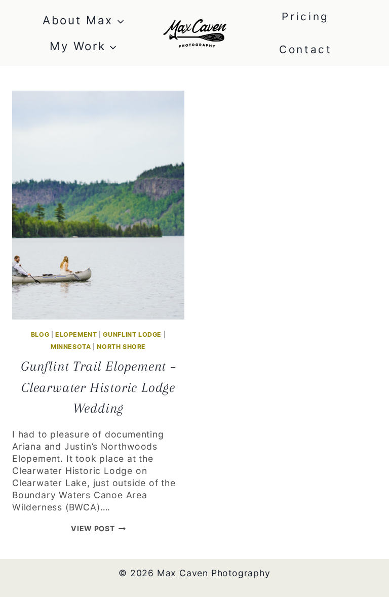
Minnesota (71, 346)
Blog (40, 334)
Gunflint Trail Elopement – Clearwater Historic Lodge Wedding (98, 387)
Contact (305, 49)
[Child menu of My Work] (83, 46)
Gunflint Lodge (132, 334)
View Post (98, 528)
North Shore (121, 346)
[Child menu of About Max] (83, 20)
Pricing (305, 16)
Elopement (76, 334)
